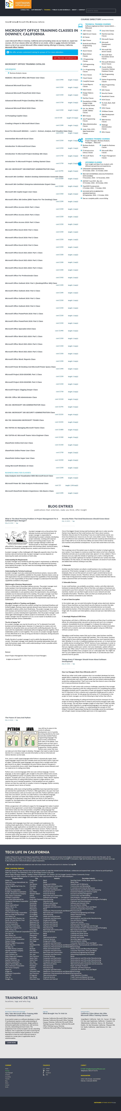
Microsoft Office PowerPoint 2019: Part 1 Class (24, 314)
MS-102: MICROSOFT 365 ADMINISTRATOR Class (25, 405)
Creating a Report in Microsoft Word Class (22, 123)
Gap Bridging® (9, 1072)
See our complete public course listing (95, 198)
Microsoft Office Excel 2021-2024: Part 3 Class (23, 268)
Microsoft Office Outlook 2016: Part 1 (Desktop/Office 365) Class (31, 283)
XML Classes (106, 132)
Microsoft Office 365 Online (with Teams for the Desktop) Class (31, 200)
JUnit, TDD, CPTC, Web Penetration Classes (89, 131)
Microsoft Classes (108, 39)
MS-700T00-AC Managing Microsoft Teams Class (24, 428)
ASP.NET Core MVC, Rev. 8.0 (92, 181)
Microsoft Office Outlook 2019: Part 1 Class (22, 298)
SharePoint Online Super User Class (20, 458)
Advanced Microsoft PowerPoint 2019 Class (23, 93)
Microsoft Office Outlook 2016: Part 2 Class (22, 291)
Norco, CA (101, 1023)
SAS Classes (106, 90)
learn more (11, 1042)
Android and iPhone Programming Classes (89, 45)
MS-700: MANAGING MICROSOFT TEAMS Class (24, 420)
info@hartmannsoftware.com (95, 1069)
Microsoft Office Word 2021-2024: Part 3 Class (23, 352)
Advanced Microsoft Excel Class (18, 85)
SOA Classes (106, 99)
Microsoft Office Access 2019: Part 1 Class (22, 207)
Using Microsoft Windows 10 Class (19, 466)
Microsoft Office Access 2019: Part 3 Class (22, 222)
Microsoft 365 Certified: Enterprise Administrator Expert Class (30, 184)
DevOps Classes (88, 98)
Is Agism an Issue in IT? (13, 659)
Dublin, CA (84, 1025)
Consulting (25, 10)
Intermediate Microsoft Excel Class (19, 139)
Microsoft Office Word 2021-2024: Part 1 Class (23, 336)
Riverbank (109, 1023)
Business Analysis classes (18, 73)
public (58, 43)
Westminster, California (89, 1023)
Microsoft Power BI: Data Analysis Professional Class (26, 483)
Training (47, 10)
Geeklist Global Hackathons (36, 874)
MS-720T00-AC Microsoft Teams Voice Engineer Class (27, 435)
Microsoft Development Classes (106, 44)
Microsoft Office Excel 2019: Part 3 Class (21, 245)
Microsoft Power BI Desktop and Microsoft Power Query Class (30, 367)
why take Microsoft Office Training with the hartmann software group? (21, 1015)
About (74, 10)
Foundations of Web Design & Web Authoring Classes (89, 103)
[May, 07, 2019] (66, 663)
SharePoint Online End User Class (19, 443)
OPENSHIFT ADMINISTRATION (93, 169)
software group (103, 1102)
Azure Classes (87, 51)
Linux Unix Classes (108, 30)
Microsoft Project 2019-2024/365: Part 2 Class (23, 382)
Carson (106, 1019)
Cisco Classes (87, 75)
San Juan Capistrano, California (94, 1021)
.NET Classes (87, 30)
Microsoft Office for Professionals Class (21, 276)
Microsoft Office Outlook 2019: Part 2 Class (22, 306)
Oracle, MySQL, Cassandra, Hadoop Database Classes (108, 69)
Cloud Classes (87, 78)
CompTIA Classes (88, 81)
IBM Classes (87, 115)
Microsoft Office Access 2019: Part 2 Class (22, 215)
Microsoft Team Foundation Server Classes (108, 56)
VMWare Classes (107, 111)
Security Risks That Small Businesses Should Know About (85, 519)
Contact (82, 10)
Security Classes (107, 93)
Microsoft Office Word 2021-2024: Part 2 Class (23, 344)
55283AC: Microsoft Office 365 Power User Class (25, 78)
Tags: (17, 523)
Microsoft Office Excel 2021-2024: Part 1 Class (23, 253)
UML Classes (106, 108)
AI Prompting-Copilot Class (16, 116)
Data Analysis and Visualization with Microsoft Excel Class (29, 476)
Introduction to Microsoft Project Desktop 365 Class (26, 154)
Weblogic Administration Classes (107, 127)
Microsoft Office (24, 22)
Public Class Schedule (61, 10)
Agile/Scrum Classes (89, 34)
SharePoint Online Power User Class (20, 451)
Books (6, 1087)
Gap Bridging (36, 10)
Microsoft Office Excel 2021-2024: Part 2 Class (23, 260)
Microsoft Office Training (14, 47)
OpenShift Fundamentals (91, 186)
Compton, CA (110, 1021)
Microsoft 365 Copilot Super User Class (21, 192)
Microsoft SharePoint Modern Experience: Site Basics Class (29, 491)
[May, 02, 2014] (9, 523)
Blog (6, 1081)
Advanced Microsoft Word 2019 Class (20, 108)
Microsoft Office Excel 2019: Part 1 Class (21, 230)
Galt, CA (100, 1019)
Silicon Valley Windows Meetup (15, 874)
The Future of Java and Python (18, 718)
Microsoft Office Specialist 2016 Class (20, 329)
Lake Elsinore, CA (102, 1027)
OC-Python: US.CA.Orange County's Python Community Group (68, 874)
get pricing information (65, 58)
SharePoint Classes (108, 96)
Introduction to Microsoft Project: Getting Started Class (27, 161)
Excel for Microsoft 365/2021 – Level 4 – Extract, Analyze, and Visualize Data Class (38, 131)
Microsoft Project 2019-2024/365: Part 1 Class (23, 375)
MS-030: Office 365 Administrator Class (21, 397)
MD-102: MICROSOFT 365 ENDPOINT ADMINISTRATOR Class (30, 169)
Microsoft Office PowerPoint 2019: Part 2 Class (24, 321)
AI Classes (86, 37)
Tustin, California (89, 1027)
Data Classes (87, 89)
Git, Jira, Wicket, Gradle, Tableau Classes (88, 110)
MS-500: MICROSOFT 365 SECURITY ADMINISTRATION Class (30, 413)
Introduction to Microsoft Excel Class (20, 146)
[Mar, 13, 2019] (66, 521)
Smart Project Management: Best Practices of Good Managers (25, 655)
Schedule (7, 1074)
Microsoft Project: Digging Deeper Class (21, 390)
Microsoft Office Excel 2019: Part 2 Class (21, 238)
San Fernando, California (97, 1025)
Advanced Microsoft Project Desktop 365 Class (24, 101)
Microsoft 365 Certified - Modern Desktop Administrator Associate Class (34, 177)
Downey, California (38, 22)
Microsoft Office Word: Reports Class (20, 359)
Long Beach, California (88, 1019)
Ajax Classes (87, 40)
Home (7, 22)
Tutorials (7, 1079)
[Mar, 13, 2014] (9, 720)
